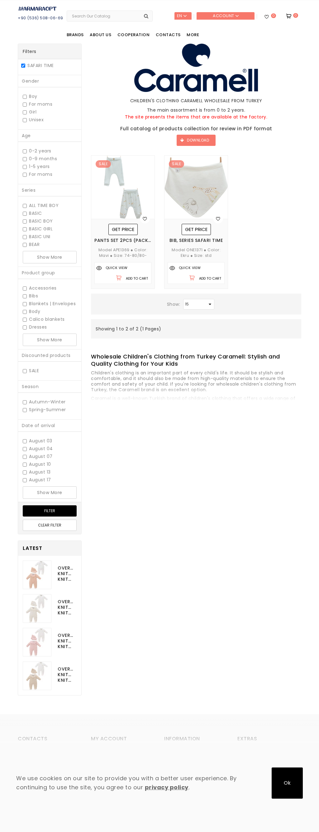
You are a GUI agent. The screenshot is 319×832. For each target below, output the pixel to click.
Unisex (36, 120)
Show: (173, 304)
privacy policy (166, 787)
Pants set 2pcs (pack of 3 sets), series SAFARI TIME (122, 240)
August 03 (40, 441)
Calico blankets (47, 319)
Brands (75, 35)
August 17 (40, 480)
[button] (185, 360)
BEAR (34, 245)
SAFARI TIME (40, 66)
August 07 (41, 456)
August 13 (40, 472)
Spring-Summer (47, 410)
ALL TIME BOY (44, 206)
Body (34, 312)
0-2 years (40, 151)
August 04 (41, 449)
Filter (49, 510)
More (193, 35)
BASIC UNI (39, 237)
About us (100, 35)
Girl (32, 112)
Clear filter (49, 525)
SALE (34, 371)
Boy (33, 96)
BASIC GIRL (41, 229)
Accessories (43, 288)
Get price (123, 229)
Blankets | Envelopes (52, 304)
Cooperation (133, 35)
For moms (40, 104)
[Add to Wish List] (145, 219)
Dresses (38, 327)
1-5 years (39, 167)
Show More (49, 257)
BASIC (35, 213)
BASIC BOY (41, 221)
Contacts (168, 35)
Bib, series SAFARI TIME (196, 240)
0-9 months (43, 159)
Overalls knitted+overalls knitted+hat (66, 573)
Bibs (33, 296)
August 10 (40, 464)
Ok (287, 782)
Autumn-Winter (47, 402)
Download (198, 140)
